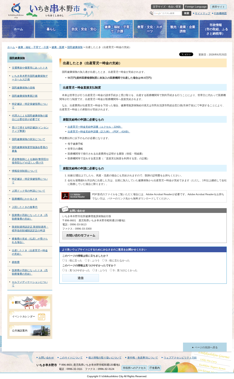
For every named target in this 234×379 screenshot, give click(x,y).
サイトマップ (202, 13)
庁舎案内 (155, 367)
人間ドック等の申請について (28, 190)
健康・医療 (58, 47)
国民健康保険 (75, 47)
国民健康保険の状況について (28, 139)
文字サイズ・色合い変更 (167, 6)
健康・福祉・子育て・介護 (33, 47)
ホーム (11, 47)
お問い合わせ (46, 357)
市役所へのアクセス (134, 367)
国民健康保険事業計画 (24, 95)
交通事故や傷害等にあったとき (30, 67)
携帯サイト (218, 6)
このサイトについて (71, 357)
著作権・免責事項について (142, 357)
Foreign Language (196, 6)
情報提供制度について (24, 170)
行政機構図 (220, 13)
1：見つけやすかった (77, 270)
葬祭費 (16, 262)
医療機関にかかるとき (24, 198)
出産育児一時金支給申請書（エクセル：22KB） (95, 126)
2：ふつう (94, 260)
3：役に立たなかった (117, 260)
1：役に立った (73, 260)
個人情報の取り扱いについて (105, 357)
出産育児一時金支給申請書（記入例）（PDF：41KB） (99, 131)
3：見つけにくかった (125, 270)
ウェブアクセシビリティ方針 (180, 357)
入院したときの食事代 (24, 207)
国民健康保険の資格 (23, 87)
